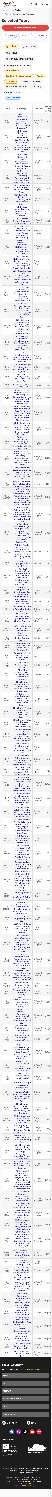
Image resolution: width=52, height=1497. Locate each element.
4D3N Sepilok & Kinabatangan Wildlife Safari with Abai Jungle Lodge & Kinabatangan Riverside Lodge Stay (22, 881)
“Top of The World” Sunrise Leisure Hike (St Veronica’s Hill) (22, 484)
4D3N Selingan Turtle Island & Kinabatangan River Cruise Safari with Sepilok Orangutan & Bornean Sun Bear (22, 294)
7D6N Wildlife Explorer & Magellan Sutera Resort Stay (22, 221)
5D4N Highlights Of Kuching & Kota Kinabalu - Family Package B (22, 1129)
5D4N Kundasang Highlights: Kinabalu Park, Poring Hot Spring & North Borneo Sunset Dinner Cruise (22, 428)
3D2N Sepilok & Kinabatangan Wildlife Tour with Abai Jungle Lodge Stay (22, 748)
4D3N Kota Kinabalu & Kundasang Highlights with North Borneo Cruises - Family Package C (22, 247)
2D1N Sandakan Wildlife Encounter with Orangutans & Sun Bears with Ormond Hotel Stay (22, 760)
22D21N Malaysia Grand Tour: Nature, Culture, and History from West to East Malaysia (22, 1224)
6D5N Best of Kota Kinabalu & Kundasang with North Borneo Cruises (22, 199)
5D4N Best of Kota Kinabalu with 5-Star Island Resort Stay (22, 1029)
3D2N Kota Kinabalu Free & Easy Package (22, 992)
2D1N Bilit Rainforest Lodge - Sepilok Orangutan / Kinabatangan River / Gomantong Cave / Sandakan (22, 735)
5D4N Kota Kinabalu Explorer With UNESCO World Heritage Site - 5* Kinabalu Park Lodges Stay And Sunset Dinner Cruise (22, 1283)
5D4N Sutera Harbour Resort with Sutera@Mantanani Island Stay (22, 1066)
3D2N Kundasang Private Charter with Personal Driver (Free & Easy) (22, 1119)
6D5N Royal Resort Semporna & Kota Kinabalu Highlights (22, 1345)
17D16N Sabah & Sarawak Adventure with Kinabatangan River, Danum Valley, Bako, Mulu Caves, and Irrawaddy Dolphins (22, 1199)
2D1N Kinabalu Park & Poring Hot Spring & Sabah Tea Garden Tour (22, 610)
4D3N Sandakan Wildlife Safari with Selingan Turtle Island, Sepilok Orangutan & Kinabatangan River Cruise (22, 826)
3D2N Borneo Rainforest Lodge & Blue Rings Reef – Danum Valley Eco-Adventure (22, 1108)
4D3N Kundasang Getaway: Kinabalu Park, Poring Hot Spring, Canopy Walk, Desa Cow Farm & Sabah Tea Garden (22, 458)
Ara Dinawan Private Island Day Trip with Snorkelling (22, 1269)
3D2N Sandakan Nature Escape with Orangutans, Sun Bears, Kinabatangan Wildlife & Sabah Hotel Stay (22, 852)
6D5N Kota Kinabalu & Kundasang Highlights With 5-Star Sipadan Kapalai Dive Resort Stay (22, 1016)
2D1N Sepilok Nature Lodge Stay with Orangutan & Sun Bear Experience (22, 771)
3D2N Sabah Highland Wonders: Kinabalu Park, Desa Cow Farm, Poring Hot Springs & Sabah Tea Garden (22, 262)
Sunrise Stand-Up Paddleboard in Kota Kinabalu (22, 1312)
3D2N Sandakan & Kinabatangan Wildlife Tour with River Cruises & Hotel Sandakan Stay (22, 799)
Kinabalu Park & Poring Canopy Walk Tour (22, 638)
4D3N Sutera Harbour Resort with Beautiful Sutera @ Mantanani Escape (22, 1078)
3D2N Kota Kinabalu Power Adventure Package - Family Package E (22, 1213)
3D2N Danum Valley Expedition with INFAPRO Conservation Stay (22, 723)
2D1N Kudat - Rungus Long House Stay (22, 918)
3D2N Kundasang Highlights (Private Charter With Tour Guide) (22, 619)
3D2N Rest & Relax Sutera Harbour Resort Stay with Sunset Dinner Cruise (22, 928)
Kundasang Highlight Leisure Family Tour (22, 563)
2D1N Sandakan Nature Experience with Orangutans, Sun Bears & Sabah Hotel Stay (22, 895)
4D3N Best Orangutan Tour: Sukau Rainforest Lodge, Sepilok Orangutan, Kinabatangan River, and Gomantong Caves (22, 577)
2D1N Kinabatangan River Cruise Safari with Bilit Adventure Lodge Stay (22, 368)
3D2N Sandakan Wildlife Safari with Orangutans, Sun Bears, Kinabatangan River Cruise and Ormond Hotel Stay (22, 784)
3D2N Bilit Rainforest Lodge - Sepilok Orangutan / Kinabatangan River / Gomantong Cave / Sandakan (22, 960)
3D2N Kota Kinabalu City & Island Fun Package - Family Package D (22, 646)
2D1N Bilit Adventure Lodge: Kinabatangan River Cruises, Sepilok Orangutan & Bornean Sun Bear (22, 278)
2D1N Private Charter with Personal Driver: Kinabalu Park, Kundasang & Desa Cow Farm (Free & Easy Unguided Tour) (22, 1093)
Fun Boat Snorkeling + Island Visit (22, 385)
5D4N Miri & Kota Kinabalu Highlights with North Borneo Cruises (22, 188)
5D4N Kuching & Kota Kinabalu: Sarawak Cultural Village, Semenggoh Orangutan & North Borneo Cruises (22, 1152)
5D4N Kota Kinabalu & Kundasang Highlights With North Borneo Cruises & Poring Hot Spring (22, 161)
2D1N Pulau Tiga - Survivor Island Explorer (22, 1353)
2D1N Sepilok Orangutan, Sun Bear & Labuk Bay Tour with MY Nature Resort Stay (22, 592)
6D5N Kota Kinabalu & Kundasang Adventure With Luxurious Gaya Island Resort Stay (22, 177)
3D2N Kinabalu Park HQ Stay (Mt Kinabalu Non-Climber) (22, 629)
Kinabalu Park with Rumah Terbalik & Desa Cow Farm (22, 601)
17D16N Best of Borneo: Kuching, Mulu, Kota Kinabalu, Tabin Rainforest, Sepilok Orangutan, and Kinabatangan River (22, 1240)
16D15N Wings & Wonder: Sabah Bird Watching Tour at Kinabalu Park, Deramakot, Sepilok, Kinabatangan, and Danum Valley (22, 1325)
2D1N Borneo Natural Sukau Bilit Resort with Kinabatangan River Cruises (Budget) (22, 699)
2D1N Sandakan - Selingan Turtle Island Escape (22, 984)
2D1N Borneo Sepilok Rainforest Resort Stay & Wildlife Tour (22, 839)
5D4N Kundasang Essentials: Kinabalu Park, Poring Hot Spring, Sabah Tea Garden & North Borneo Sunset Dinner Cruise (22, 413)
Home (4, 10)
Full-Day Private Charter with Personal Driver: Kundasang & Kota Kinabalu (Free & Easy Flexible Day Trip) (22, 552)
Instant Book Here (26, 27)
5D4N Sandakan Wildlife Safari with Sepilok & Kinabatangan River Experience (22, 866)
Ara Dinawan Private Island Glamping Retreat (22, 1262)
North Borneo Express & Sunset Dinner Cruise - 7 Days (22, 148)
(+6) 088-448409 (26, 1483)
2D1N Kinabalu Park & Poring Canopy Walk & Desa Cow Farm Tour (22, 377)
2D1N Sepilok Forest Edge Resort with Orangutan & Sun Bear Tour (22, 1164)
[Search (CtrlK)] (31, 4)
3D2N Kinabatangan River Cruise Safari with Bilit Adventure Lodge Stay (22, 357)
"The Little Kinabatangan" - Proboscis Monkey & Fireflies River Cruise (22, 674)
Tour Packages (16, 10)
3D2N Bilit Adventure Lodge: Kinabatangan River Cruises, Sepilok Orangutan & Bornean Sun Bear (22, 310)
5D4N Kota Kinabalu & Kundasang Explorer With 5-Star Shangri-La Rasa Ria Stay (22, 136)
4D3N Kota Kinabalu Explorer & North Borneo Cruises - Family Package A (22, 1002)
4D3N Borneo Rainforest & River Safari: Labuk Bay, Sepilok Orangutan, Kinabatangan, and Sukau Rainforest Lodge (22, 514)
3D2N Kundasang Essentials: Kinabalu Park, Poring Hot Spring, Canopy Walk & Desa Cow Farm (22, 473)
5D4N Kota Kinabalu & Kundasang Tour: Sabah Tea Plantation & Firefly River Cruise (22, 443)
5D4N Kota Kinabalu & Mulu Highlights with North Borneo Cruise (22, 211)
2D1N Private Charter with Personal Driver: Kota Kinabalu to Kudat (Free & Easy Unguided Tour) (22, 908)
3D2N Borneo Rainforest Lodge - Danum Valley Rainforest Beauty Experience (22, 686)
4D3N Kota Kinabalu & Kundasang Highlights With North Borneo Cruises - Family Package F (22, 121)
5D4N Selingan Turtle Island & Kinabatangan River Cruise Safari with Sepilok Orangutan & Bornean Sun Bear (22, 343)
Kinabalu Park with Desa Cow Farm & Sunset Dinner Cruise (22, 656)
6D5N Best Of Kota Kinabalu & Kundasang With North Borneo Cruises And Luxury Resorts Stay (22, 232)
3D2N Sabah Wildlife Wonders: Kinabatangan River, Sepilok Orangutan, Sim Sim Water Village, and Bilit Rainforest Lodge (22, 943)
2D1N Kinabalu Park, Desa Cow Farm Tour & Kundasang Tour (22, 1138)
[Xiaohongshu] (39, 1432)
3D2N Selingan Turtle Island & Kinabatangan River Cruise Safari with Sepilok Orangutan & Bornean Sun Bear (22, 327)
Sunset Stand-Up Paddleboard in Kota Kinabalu (22, 1338)
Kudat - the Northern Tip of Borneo (22, 664)
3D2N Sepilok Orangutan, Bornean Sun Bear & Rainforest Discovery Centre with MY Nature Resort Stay (22, 1300)
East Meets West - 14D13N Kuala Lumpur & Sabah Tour (22, 1254)
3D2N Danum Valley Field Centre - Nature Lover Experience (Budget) (22, 712)
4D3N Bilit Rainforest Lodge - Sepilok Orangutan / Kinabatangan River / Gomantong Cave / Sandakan (22, 974)
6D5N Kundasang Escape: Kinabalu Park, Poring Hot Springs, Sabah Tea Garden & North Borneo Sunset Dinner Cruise (22, 397)
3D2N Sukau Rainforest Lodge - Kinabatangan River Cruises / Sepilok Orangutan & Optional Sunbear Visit (22, 1052)
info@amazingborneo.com (27, 1485)
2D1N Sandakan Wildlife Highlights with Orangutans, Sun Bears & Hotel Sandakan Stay (22, 812)
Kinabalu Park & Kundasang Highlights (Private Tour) (22, 1038)
